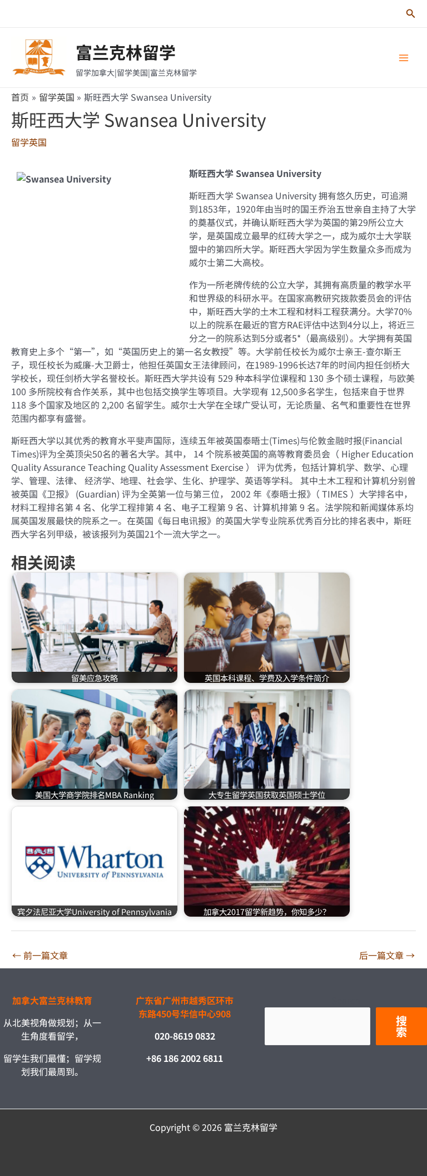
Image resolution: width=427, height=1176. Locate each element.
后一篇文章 (387, 955)
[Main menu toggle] (403, 58)
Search (345, 1000)
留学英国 (29, 142)
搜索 (401, 1026)
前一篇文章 (40, 955)
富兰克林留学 (126, 52)
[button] (411, 14)
